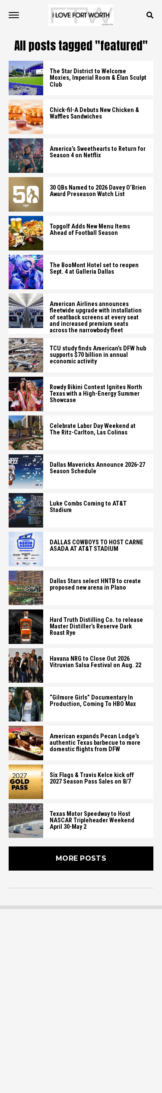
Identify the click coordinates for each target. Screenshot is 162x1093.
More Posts (81, 858)
